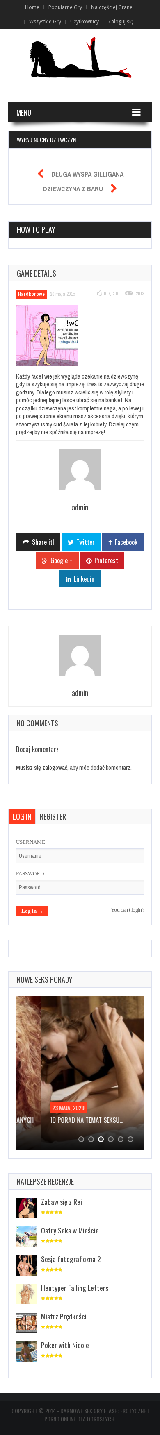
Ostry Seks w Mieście (70, 1230)
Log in (22, 816)
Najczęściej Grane (112, 7)
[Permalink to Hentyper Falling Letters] (26, 1294)
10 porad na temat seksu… (61, 1120)
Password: (31, 874)
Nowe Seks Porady (44, 979)
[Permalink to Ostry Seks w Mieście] (26, 1237)
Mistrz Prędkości (64, 1316)
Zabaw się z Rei (61, 1201)
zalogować (54, 767)
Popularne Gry (65, 7)
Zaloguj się (120, 21)
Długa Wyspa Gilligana (87, 174)
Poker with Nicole (65, 1345)
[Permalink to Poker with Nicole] (26, 1352)
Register (53, 816)
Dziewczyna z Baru (73, 188)
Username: (31, 842)
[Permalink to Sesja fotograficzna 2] (26, 1266)
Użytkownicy (84, 21)
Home (32, 7)
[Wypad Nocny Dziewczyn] (51, 336)
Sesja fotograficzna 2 (71, 1259)
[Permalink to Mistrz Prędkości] (26, 1323)
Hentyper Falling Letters (74, 1287)
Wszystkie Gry (45, 21)
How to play (36, 229)
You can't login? (127, 910)
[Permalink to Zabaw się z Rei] (26, 1208)
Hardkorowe (31, 294)
